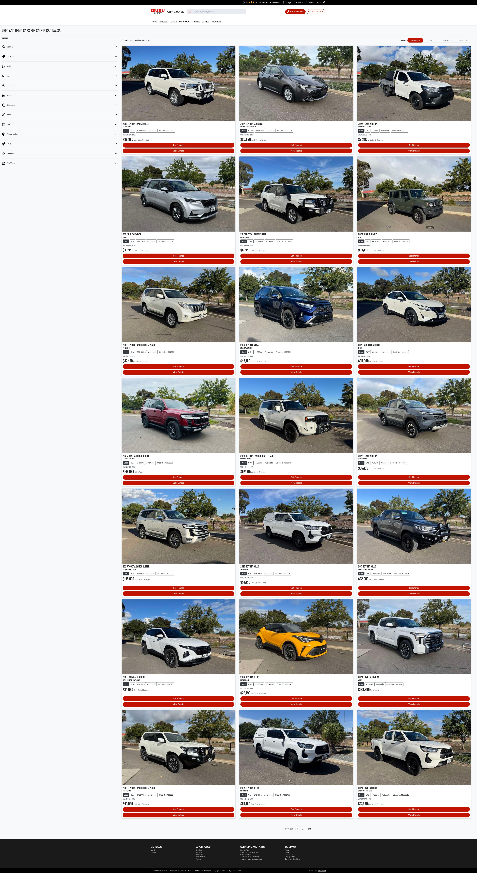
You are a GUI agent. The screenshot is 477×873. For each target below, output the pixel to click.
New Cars (199, 850)
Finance (196, 22)
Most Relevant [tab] (415, 40)
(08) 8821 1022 (314, 2)
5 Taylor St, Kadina (294, 2)
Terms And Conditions (292, 859)
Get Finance (178, 145)
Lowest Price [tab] (463, 40)
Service (205, 22)
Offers (174, 22)
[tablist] (439, 40)
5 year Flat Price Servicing (249, 852)
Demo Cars (199, 852)
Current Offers (200, 857)
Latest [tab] (431, 40)
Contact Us (289, 854)
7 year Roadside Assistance (249, 857)
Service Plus (244, 850)
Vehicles (163, 22)
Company (216, 22)
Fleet (197, 861)
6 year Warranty (245, 854)
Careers (287, 852)
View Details (178, 151)
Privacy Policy (290, 857)
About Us (288, 850)
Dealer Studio (322, 870)
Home (154, 22)
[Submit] (190, 11)
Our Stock (184, 22)
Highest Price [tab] (447, 40)
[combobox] (216, 11)
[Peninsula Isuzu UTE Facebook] (324, 2)
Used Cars (199, 854)
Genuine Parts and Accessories (251, 859)
